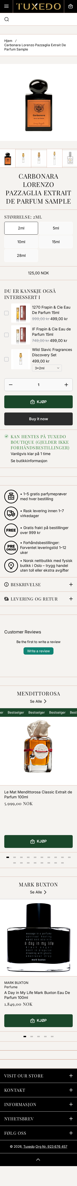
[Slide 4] (28, 857)
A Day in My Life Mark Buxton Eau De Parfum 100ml (37, 995)
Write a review (38, 651)
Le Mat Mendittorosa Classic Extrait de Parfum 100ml (38, 794)
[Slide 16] (48, 863)
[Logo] (38, 6)
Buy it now (38, 419)
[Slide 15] (42, 863)
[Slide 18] (62, 863)
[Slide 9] (62, 857)
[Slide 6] (42, 857)
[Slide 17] (55, 863)
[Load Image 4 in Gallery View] (54, 158)
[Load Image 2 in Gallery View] (23, 158)
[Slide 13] (28, 863)
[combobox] (38, 19)
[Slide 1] (7, 857)
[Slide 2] (14, 857)
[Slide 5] (35, 857)
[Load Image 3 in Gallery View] (39, 158)
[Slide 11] (14, 863)
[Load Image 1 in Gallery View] (7, 158)
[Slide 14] (35, 863)
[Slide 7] (48, 857)
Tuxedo (29, 1147)
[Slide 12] (21, 863)
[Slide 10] (69, 857)
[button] (70, 6)
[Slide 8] (55, 857)
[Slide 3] (21, 857)
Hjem (8, 41)
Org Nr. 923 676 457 (51, 1147)
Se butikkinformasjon (29, 460)
